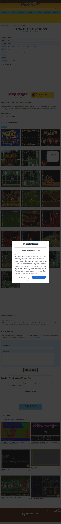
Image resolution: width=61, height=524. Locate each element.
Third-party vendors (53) (28, 263)
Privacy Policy (33, 273)
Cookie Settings (26, 273)
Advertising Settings (24, 271)
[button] (30, 281)
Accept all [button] (39, 277)
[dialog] (30, 262)
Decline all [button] (22, 277)
